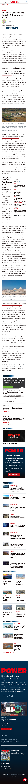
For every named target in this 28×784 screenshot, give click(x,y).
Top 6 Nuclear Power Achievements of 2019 (7, 583)
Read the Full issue (8, 652)
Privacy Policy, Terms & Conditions (9, 739)
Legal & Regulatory (15, 561)
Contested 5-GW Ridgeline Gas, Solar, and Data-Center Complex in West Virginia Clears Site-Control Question (17, 489)
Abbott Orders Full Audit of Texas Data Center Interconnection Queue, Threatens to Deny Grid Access (17, 566)
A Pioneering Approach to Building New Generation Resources (17, 647)
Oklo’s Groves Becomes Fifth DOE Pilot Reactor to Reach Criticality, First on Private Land (17, 555)
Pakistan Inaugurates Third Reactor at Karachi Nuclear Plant (20, 600)
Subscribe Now (13, 474)
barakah (17, 367)
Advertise (3, 738)
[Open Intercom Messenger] (25, 779)
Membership (10, 738)
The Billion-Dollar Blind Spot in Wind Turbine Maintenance (17, 498)
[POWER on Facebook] (7, 696)
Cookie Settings (5, 743)
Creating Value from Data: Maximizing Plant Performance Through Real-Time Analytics (13, 392)
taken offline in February (18, 142)
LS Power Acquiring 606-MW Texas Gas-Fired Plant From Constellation (17, 545)
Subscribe (21, 755)
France (3, 370)
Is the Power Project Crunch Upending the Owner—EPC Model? (19, 627)
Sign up (8, 768)
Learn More (6, 729)
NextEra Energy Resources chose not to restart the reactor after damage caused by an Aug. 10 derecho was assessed (13, 95)
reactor (9, 370)
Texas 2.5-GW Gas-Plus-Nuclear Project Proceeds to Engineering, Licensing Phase (17, 508)
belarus (4, 367)
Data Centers (13, 485)
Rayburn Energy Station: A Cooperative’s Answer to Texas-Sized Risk (18, 637)
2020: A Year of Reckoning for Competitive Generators (18, 193)
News (15, 183)
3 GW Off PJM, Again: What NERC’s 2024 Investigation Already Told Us (17, 526)
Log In (24, 1)
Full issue (16, 181)
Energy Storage (18, 202)
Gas (11, 542)
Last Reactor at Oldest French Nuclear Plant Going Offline (20, 615)
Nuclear (6, 4)
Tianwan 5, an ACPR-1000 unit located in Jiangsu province (7, 194)
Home (2, 4)
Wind (15, 196)
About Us (17, 738)
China (19, 368)
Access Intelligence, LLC (13, 774)
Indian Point (13, 368)
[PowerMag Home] (14, 2)
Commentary (13, 523)
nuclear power (18, 365)
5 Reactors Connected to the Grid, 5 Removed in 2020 (20, 211)
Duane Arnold (5, 368)
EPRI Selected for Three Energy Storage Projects (20, 205)
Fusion (12, 514)
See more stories (19, 215)
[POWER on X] (10, 696)
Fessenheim (10, 367)
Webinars (6, 375)
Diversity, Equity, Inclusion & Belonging (10, 741)
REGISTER (5, 400)
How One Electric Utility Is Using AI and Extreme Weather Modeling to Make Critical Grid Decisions (13, 419)
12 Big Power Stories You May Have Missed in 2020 (19, 186)
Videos (6, 428)
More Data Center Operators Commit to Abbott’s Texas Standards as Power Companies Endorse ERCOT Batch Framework (17, 536)
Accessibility (13, 743)
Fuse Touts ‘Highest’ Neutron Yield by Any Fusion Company (17, 517)
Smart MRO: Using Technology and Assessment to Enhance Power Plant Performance (12, 408)
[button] (2, 2)
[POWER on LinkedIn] (12, 696)
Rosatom (11, 365)
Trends (12, 551)
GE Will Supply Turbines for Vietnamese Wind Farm (20, 199)
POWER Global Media (10, 443)
